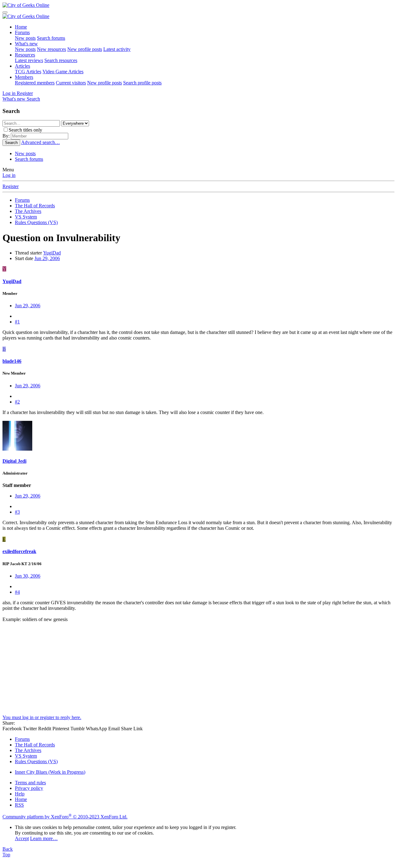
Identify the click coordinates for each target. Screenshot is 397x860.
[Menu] (4, 12)
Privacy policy (29, 788)
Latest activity (117, 49)
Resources (25, 54)
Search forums (51, 38)
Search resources (60, 60)
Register (10, 186)
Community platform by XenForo (64, 816)
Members (24, 77)
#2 (17, 401)
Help (20, 793)
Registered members (35, 82)
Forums (22, 32)
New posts (25, 38)
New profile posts (84, 49)
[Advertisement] (188, 671)
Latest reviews (29, 60)
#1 (17, 321)
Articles (22, 66)
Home (21, 26)
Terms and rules (30, 782)
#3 (17, 512)
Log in (9, 175)
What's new (26, 43)
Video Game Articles (62, 71)
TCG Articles (28, 71)
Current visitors (71, 82)
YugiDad (52, 252)
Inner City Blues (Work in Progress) (50, 772)
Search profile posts (142, 82)
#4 (17, 592)
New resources (51, 49)
